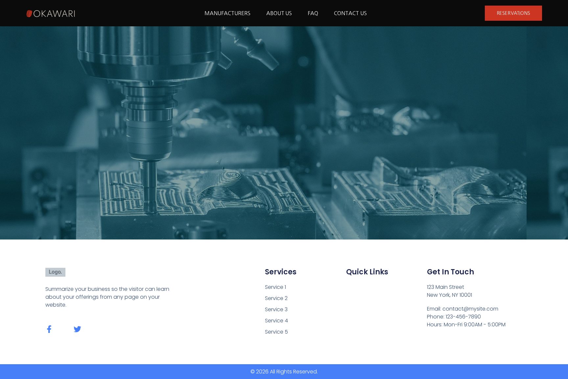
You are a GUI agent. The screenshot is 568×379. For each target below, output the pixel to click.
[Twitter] (77, 329)
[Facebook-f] (49, 329)
